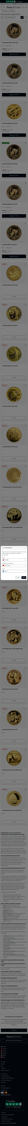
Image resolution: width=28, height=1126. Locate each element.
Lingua (3, 557)
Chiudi (17, 577)
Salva (23, 577)
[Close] (26, 548)
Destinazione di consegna (7, 563)
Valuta (3, 569)
